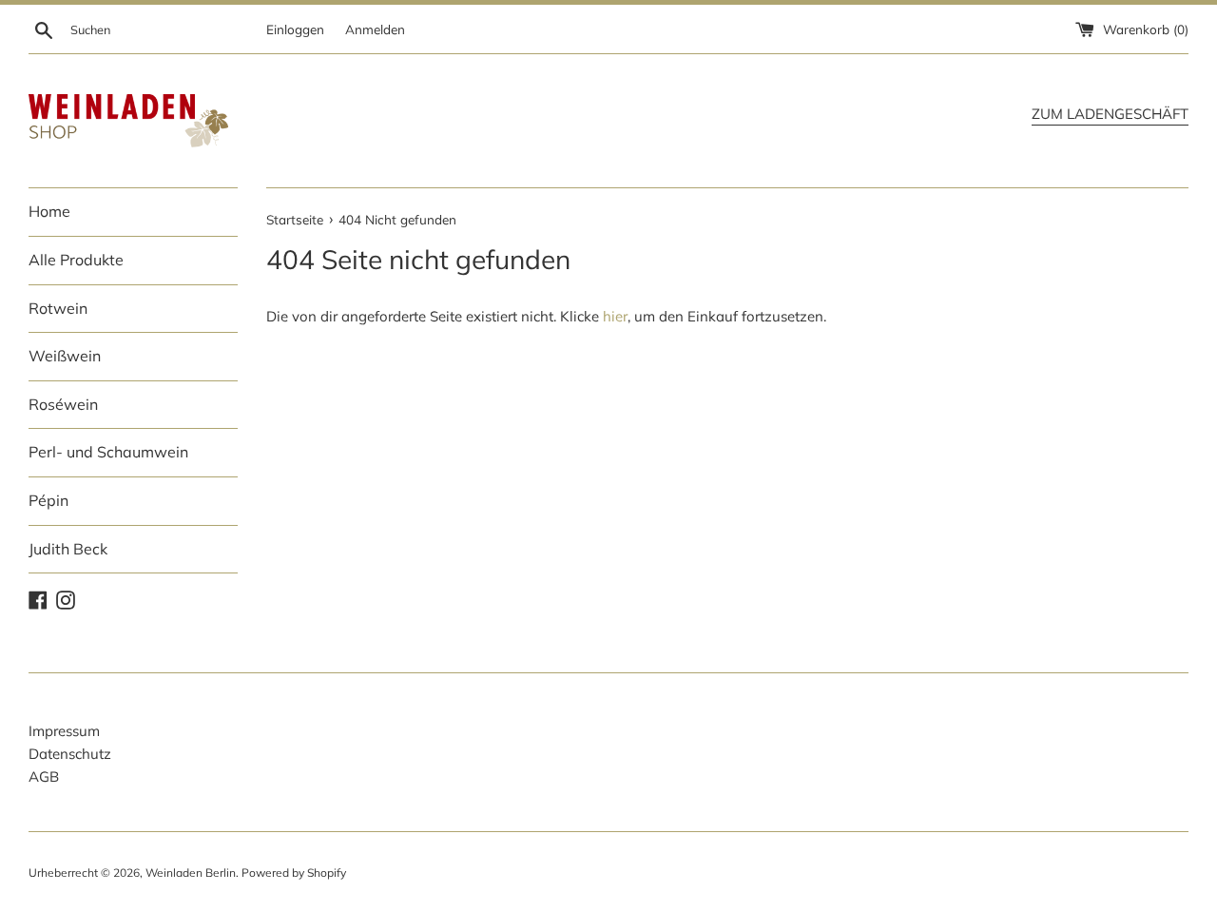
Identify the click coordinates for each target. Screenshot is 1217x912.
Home (49, 211)
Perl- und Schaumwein (108, 451)
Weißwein (65, 355)
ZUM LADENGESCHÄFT (1110, 114)
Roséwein (63, 404)
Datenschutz (70, 754)
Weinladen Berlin (190, 872)
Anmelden (375, 29)
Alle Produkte (76, 259)
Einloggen (295, 29)
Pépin (48, 500)
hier (615, 316)
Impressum (64, 731)
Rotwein (58, 308)
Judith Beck (68, 548)
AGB (44, 776)
